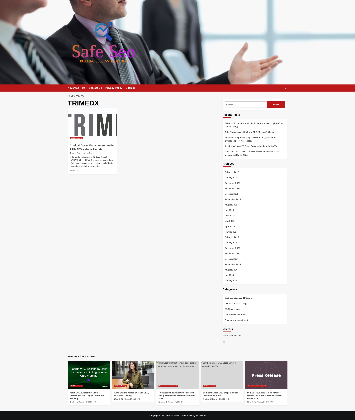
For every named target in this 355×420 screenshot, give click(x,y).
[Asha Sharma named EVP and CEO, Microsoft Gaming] (133, 375)
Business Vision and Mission (238, 298)
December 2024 (232, 248)
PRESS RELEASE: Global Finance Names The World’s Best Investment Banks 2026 (252, 153)
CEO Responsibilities (235, 314)
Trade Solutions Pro (232, 335)
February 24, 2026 (218, 399)
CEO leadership (76, 138)
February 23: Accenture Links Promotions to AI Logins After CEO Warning (254, 125)
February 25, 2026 (174, 402)
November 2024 (232, 253)
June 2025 (230, 215)
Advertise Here (76, 88)
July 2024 (229, 275)
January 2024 (231, 280)
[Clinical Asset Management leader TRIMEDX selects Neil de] (92, 124)
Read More (74, 171)
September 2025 (233, 199)
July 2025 (229, 210)
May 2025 (229, 221)
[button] (285, 88)
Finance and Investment (236, 320)
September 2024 (233, 264)
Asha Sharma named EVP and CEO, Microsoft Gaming (250, 132)
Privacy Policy (113, 88)
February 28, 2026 (85, 402)
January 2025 (231, 242)
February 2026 (232, 172)
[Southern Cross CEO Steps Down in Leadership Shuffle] (222, 375)
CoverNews (186, 415)
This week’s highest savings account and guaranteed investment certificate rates (250, 139)
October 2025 (231, 194)
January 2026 (231, 177)
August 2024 (231, 269)
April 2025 (230, 226)
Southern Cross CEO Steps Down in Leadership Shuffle (251, 146)
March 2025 (230, 231)
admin (74, 153)
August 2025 (231, 204)
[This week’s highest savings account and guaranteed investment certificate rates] (177, 375)
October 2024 (231, 259)
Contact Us (95, 88)
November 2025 (232, 188)
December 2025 (232, 183)
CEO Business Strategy (236, 303)
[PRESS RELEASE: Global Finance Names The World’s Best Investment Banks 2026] (266, 375)
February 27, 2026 (130, 399)
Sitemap (130, 88)
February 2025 (232, 237)
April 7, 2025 (83, 153)
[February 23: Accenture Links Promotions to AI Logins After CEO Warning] (89, 375)
